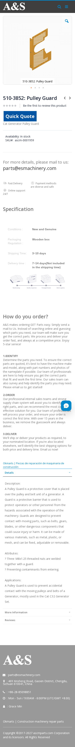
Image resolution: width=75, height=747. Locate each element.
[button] (67, 24)
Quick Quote (20, 116)
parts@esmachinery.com (29, 168)
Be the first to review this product (44, 105)
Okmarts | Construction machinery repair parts (33, 721)
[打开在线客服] (66, 406)
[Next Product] (70, 97)
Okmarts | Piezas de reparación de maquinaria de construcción (33, 465)
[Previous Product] (65, 97)
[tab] (37, 473)
